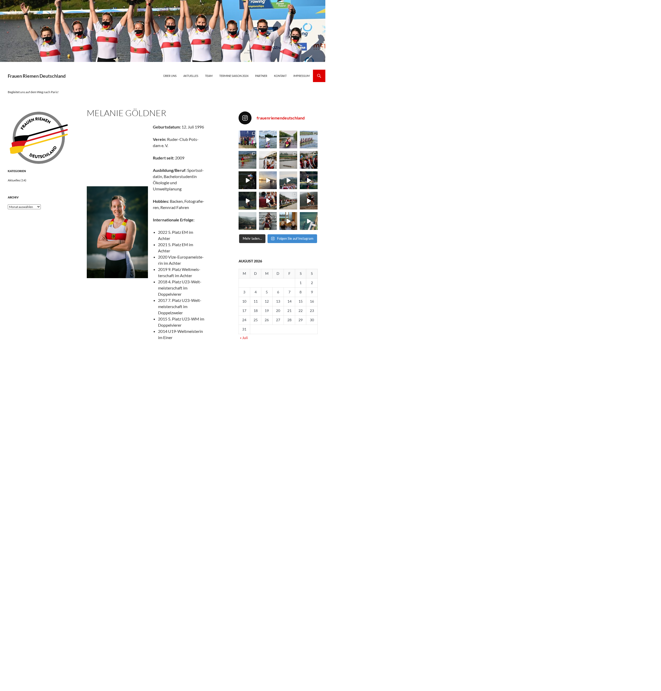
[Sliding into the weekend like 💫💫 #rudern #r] (288, 180)
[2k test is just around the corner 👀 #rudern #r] (288, 221)
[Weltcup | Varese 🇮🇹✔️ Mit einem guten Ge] (309, 139)
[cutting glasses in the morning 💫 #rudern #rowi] (309, 180)
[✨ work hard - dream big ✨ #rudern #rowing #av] (247, 201)
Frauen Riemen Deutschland (37, 76)
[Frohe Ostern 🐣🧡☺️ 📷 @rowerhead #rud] (268, 160)
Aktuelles (190, 75)
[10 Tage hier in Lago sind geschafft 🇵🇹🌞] (309, 201)
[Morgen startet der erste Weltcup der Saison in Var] (247, 160)
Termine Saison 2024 (233, 75)
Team (209, 75)
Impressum (301, 75)
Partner (261, 75)
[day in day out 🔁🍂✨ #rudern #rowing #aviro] (309, 221)
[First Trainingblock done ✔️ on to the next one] (268, 221)
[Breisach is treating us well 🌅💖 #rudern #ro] (268, 180)
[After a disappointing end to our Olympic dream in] (268, 139)
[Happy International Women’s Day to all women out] (247, 180)
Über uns (170, 75)
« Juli (244, 337)
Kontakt (280, 75)
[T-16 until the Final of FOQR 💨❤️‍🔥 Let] (288, 139)
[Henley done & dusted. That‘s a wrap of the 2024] (247, 139)
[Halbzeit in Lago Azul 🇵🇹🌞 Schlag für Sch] (247, 221)
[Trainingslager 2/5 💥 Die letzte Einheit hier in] (288, 201)
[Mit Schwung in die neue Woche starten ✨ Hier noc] (288, 160)
